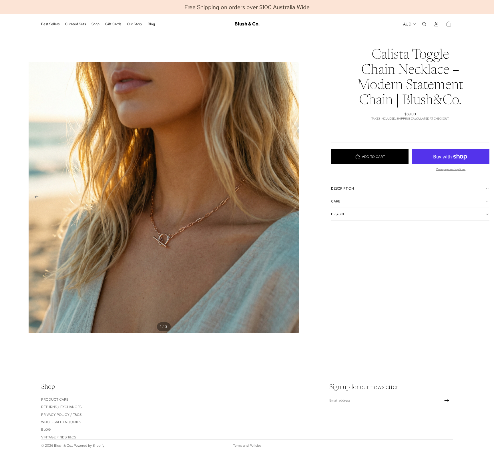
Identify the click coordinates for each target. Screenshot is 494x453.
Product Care (54, 399)
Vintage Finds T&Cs (58, 437)
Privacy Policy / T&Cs (61, 414)
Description (342, 188)
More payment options (450, 169)
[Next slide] (292, 197)
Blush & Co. (63, 445)
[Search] (424, 24)
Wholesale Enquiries (61, 422)
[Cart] (449, 24)
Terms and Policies (247, 445)
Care (335, 201)
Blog (46, 429)
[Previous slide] (35, 197)
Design (337, 214)
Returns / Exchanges (61, 407)
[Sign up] (447, 401)
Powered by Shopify (89, 445)
